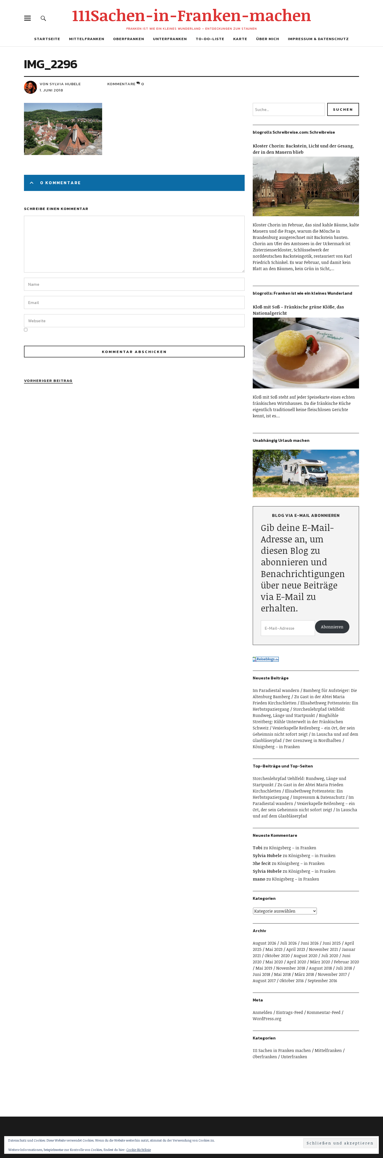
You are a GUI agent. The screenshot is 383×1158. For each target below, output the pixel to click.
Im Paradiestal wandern (276, 690)
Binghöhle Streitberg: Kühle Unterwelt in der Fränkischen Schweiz (298, 722)
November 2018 (290, 968)
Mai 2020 (274, 962)
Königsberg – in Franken (276, 747)
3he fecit (262, 863)
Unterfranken (170, 39)
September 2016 (322, 980)
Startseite (47, 39)
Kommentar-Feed (324, 1012)
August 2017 (264, 980)
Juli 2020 (329, 955)
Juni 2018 (261, 974)
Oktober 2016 (292, 980)
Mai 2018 (282, 974)
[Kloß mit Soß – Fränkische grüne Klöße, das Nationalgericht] (306, 391)
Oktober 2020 (277, 955)
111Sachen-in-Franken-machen (191, 15)
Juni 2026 (310, 943)
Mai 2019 (264, 968)
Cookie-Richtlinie (138, 1150)
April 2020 (296, 962)
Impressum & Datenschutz (318, 39)
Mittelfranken (86, 39)
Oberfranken (128, 39)
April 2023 (295, 949)
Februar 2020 (346, 962)
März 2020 (320, 962)
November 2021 (323, 949)
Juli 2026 (288, 943)
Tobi (257, 848)
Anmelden (262, 1012)
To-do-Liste (210, 39)
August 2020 (305, 955)
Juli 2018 (344, 968)
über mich (267, 39)
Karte (240, 39)
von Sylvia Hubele (60, 84)
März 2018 (304, 974)
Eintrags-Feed (289, 1012)
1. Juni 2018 (51, 90)
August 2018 (320, 968)
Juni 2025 (332, 943)
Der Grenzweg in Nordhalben (313, 740)
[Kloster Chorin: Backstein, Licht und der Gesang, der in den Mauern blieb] (306, 218)
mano (259, 879)
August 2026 (264, 943)
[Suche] (43, 18)
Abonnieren (332, 627)
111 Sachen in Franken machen (282, 1050)
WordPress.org (267, 1018)
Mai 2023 (273, 949)
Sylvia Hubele (267, 855)
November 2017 (332, 974)
